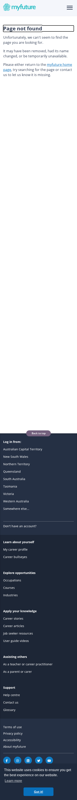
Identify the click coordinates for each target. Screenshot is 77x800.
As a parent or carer (17, 672)
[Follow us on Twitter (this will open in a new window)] (39, 760)
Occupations (12, 580)
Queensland (12, 471)
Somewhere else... (16, 509)
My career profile (15, 549)
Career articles (13, 626)
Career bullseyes (15, 557)
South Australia (14, 479)
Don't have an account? (19, 526)
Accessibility (12, 740)
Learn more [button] (13, 781)
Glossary (9, 710)
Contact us (10, 702)
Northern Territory (16, 464)
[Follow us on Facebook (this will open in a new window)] (7, 760)
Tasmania (10, 486)
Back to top (39, 433)
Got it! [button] (38, 791)
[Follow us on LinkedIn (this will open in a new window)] (28, 760)
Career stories (13, 618)
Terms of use (12, 727)
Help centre (11, 695)
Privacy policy (12, 733)
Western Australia (16, 501)
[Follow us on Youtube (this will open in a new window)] (49, 760)
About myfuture (14, 747)
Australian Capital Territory (22, 449)
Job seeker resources (18, 633)
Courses (9, 588)
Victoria (8, 494)
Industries (10, 595)
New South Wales (15, 457)
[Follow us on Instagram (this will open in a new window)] (17, 760)
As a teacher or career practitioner (28, 664)
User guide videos (16, 641)
